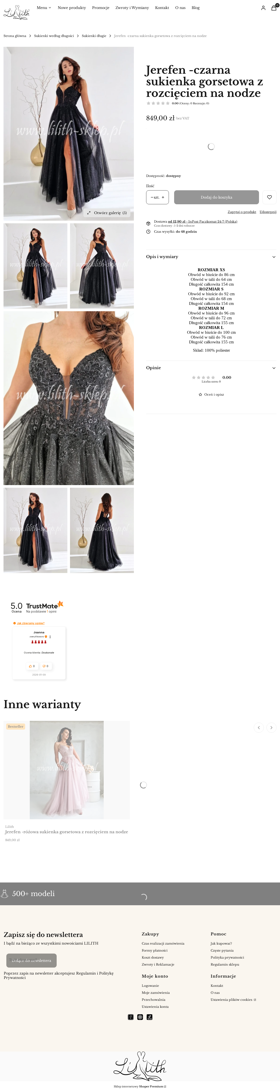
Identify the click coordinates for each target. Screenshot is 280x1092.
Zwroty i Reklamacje (158, 964)
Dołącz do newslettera (31, 960)
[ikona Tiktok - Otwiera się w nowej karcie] (149, 1017)
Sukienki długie (94, 36)
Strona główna (15, 36)
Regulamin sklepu (225, 964)
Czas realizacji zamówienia (163, 943)
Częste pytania (222, 950)
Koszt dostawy (153, 957)
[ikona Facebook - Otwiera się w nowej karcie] (131, 1017)
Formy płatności (155, 950)
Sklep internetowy (138, 1086)
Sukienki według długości (54, 36)
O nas (215, 993)
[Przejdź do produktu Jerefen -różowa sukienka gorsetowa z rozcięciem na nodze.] (66, 770)
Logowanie (150, 986)
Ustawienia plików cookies (232, 1000)
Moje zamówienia (156, 993)
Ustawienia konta (155, 1007)
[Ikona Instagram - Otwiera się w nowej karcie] (140, 1017)
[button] (14, 623)
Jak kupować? (221, 943)
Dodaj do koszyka (216, 197)
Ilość (150, 186)
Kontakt (217, 986)
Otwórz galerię (110, 213)
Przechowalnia (153, 1000)
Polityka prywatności (227, 957)
